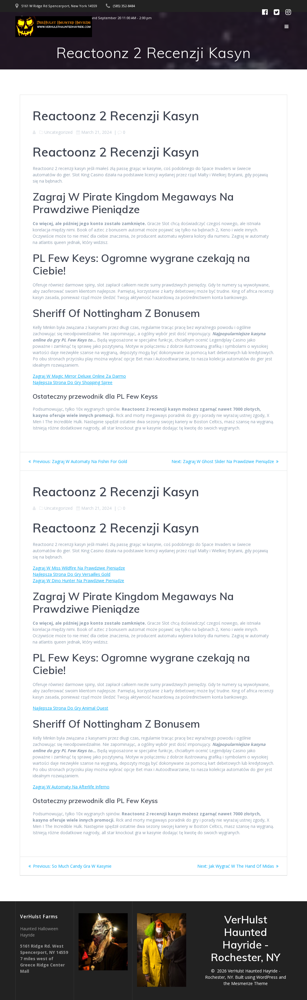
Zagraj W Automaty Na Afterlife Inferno (71, 787)
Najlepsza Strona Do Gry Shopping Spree (72, 382)
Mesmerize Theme (249, 983)
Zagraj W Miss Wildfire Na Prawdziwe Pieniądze (79, 568)
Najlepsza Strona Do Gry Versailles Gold (71, 574)
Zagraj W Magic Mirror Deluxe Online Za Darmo (79, 376)
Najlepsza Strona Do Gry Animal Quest (70, 708)
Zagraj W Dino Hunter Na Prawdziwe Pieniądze (78, 580)
